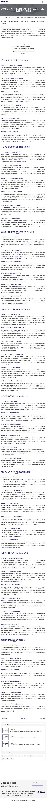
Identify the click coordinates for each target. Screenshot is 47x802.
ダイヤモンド (34, 755)
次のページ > (42, 718)
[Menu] (45, 2)
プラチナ (41, 755)
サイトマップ (5, 797)
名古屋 (13, 755)
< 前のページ (4, 718)
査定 (22, 755)
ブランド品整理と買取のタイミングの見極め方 (24, 51)
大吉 (3, 755)
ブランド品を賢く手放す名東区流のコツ (21, 46)
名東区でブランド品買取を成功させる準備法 (24, 48)
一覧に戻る (23, 718)
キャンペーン (8, 755)
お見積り (28, 755)
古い (3, 758)
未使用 (12, 758)
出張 (25, 755)
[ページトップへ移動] (45, 784)
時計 (19, 755)
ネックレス (8, 758)
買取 (16, 755)
